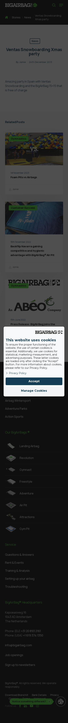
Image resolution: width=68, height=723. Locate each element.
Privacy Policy (17, 373)
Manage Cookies (34, 390)
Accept (34, 381)
